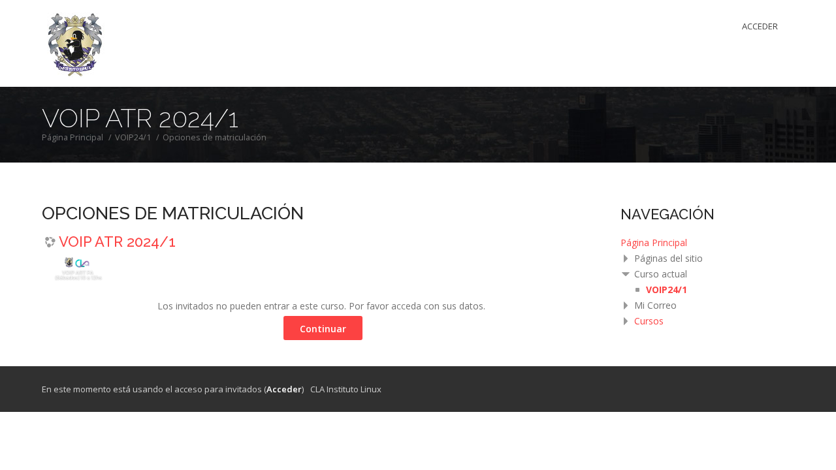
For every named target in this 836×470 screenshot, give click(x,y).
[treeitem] (707, 242)
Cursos (649, 321)
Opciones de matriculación (214, 137)
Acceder (760, 26)
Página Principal (653, 242)
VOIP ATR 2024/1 (117, 241)
